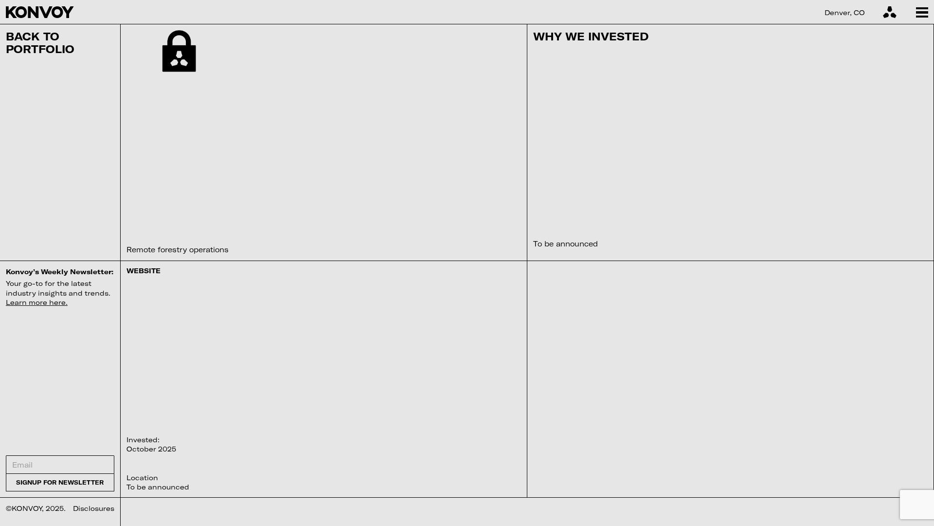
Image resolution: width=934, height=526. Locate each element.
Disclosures (93, 508)
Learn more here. (37, 302)
